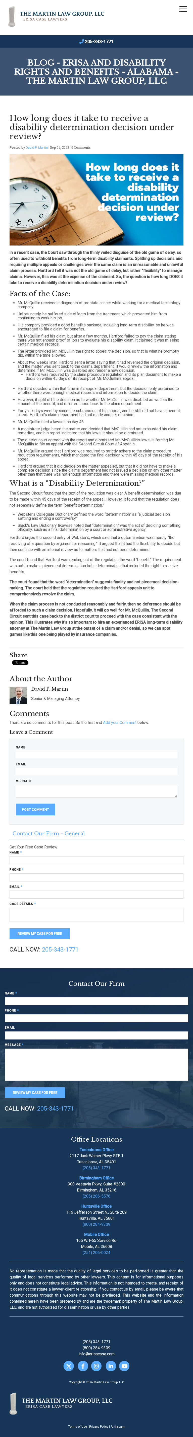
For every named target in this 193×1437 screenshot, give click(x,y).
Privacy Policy (98, 1426)
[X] (68, 1366)
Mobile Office (96, 1234)
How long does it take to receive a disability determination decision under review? (92, 127)
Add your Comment (119, 722)
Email (21, 764)
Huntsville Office (96, 1206)
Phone (17, 869)
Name (20, 747)
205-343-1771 (99, 41)
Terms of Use (77, 1426)
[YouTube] (124, 1366)
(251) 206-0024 (96, 1252)
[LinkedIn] (111, 1366)
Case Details (23, 904)
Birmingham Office (96, 1178)
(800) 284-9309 (96, 1224)
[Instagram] (96, 1366)
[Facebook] (83, 1366)
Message (24, 781)
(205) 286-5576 (96, 1196)
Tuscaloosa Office (97, 1149)
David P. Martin (37, 147)
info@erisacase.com (97, 1354)
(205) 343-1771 (96, 1168)
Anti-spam (118, 1426)
